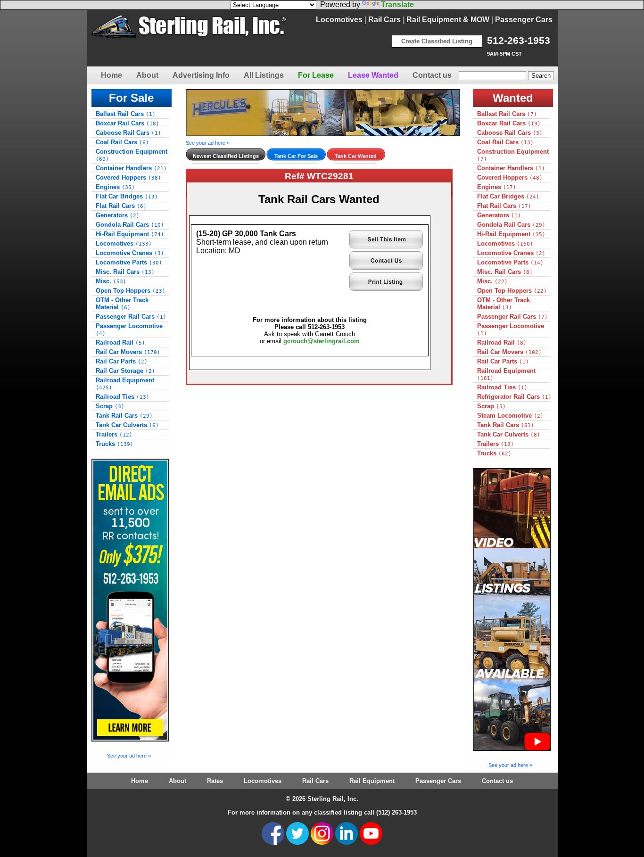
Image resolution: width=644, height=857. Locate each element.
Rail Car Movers (128, 351)
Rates (215, 780)
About (147, 75)
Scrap (110, 406)
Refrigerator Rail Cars (514, 396)
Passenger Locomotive (129, 329)
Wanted (513, 97)
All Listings (264, 75)
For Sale (131, 97)
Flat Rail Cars (121, 205)
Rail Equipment (372, 780)
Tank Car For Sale (296, 156)
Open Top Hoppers (130, 290)
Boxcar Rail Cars (127, 123)
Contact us (432, 75)
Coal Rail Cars (122, 142)
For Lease (316, 75)
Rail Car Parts (122, 361)
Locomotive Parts (129, 262)
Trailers (114, 434)
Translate (397, 4)
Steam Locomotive (510, 415)
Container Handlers (131, 168)
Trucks (114, 443)
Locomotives (339, 20)
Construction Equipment (131, 155)
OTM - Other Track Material (122, 304)
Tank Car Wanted (356, 156)
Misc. (111, 281)
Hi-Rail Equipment (130, 234)
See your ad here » (129, 755)
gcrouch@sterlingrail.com (321, 341)
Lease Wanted (373, 75)
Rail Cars (384, 20)
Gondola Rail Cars (130, 224)
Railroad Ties (122, 396)
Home (111, 75)
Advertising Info (201, 75)
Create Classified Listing (436, 41)
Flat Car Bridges (127, 196)
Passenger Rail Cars (131, 316)
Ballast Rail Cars (126, 113)
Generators (118, 215)
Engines (115, 186)
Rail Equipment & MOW (447, 20)
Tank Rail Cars (124, 415)
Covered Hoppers (128, 177)
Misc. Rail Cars (125, 271)
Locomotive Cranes (130, 252)
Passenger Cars (524, 20)
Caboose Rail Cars (128, 132)
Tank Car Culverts (127, 424)
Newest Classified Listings (226, 156)
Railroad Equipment (125, 384)
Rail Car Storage (125, 370)
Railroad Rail (120, 342)
